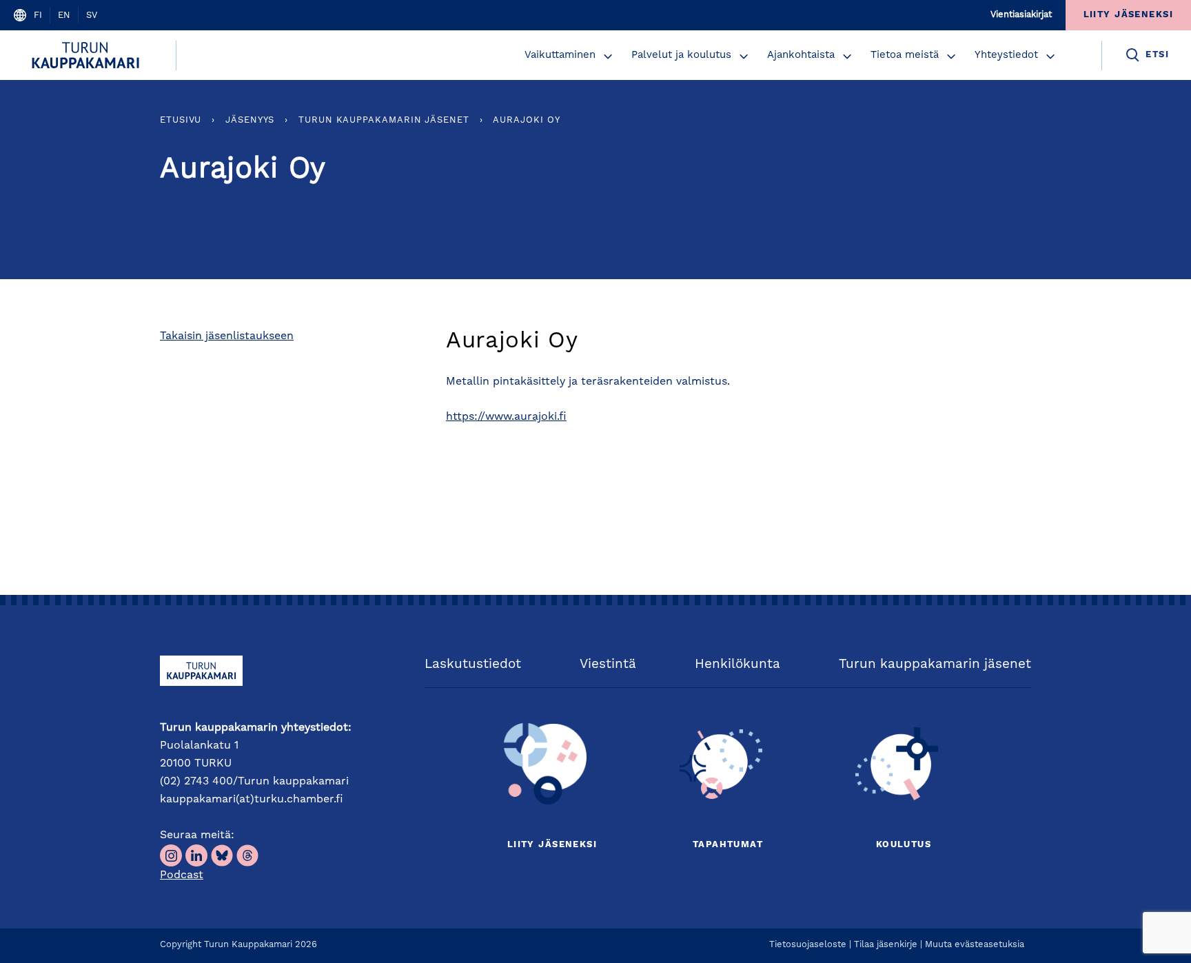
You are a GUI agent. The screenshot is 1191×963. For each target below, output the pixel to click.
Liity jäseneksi (552, 844)
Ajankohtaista (801, 55)
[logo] (88, 55)
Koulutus (903, 844)
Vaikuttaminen (560, 55)
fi (38, 15)
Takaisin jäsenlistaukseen (227, 336)
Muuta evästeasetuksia (974, 944)
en (64, 15)
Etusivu (180, 120)
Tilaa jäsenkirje (885, 944)
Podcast (181, 875)
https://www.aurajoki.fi (506, 417)
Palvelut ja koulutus (681, 55)
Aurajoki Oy (526, 120)
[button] (608, 56)
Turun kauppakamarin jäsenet (383, 120)
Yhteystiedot (1006, 55)
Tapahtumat (728, 844)
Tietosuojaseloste (807, 944)
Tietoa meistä (905, 55)
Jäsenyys (249, 120)
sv (91, 15)
